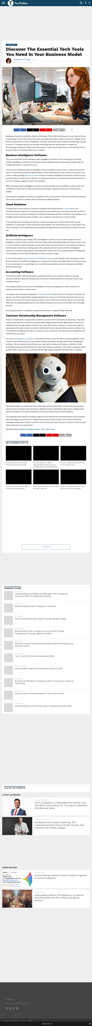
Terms (30, 1021)
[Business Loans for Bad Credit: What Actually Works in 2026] (19, 453)
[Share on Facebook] (20, 129)
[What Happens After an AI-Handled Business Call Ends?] (46, 477)
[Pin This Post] (45, 129)
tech (43, 429)
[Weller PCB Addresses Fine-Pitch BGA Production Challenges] (73, 477)
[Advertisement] (46, 23)
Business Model (33, 429)
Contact (15, 1021)
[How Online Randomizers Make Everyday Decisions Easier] (19, 477)
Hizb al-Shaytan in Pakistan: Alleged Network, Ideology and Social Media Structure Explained (45, 465)
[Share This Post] (33, 129)
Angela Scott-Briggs (23, 59)
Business (22, 429)
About (7, 1021)
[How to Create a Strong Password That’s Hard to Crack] (73, 453)
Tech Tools (50, 429)
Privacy (23, 1021)
